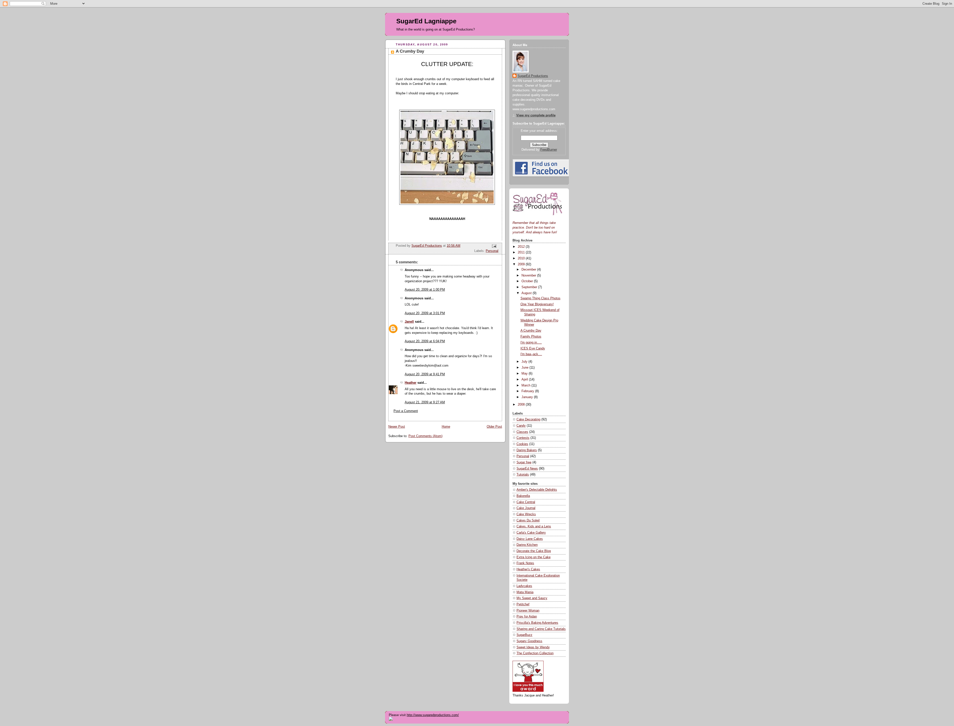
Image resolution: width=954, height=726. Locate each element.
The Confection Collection (535, 653)
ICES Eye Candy (532, 348)
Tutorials (523, 474)
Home (446, 426)
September (529, 287)
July (524, 361)
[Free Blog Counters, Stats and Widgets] (391, 720)
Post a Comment (406, 411)
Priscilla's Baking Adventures (537, 622)
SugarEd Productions (532, 76)
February (528, 391)
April (525, 379)
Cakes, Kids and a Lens (534, 526)
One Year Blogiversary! (537, 304)
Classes (522, 432)
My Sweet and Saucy (532, 598)
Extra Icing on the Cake (534, 557)
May (525, 373)
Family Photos (530, 336)
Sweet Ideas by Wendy (533, 647)
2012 (522, 246)
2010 (522, 258)
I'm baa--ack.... (531, 354)
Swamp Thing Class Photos (540, 298)
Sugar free (524, 462)
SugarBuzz (524, 635)
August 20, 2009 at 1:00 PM (425, 289)
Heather (410, 382)
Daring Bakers (527, 450)
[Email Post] (493, 246)
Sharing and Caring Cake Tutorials (541, 629)
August (527, 293)
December (529, 269)
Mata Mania (525, 592)
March (526, 385)
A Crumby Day (530, 330)
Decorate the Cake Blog (534, 551)
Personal (492, 251)
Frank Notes (525, 563)
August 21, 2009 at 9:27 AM (425, 402)
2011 (522, 252)
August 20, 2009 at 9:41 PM (425, 374)
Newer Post (396, 426)
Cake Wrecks (526, 514)
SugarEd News (527, 468)
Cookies (522, 444)
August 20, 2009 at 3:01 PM (425, 313)
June (525, 367)
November (529, 275)
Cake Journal (526, 508)
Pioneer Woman (528, 610)
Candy (521, 425)
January (527, 397)
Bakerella (523, 496)
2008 (522, 404)
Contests (523, 438)
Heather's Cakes (528, 569)
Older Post (494, 426)
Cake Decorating (528, 419)
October (527, 281)
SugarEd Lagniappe (426, 21)
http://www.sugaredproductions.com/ (433, 715)
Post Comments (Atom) (425, 436)
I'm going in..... (531, 342)
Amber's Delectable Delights (537, 489)
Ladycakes (524, 586)
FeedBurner (548, 149)
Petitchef (523, 604)
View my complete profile (536, 115)
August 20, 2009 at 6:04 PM (425, 341)
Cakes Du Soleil (528, 520)
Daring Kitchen (527, 545)
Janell (409, 321)
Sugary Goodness (529, 641)
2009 (522, 264)
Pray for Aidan (527, 616)
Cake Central (526, 502)
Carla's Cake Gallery (531, 532)
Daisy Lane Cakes (530, 539)
